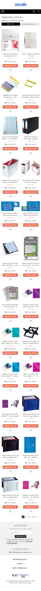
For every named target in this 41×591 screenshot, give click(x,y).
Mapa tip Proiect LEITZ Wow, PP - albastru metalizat (31, 456)
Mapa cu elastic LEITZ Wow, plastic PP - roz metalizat (30, 375)
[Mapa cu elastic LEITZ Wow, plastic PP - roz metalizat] (31, 367)
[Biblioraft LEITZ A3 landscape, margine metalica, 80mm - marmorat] (31, 125)
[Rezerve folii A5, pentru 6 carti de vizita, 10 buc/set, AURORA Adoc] (31, 247)
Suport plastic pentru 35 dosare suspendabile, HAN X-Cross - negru (30, 342)
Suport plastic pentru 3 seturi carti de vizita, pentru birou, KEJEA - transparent (10, 214)
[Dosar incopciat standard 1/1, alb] (31, 40)
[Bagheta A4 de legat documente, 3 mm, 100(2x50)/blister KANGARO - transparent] (10, 84)
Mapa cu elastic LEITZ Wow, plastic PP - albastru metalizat (10, 375)
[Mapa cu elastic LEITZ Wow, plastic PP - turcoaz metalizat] (10, 332)
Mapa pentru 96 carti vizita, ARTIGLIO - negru (10, 264)
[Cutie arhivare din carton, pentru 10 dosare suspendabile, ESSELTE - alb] (31, 168)
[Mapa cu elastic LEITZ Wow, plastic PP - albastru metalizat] (10, 367)
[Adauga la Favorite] (10, 70)
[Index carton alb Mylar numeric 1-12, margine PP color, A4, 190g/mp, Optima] (10, 125)
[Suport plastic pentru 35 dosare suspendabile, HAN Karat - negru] (10, 444)
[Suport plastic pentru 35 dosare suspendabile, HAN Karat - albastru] (31, 403)
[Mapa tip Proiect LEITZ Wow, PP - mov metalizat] (10, 403)
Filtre (11, 24)
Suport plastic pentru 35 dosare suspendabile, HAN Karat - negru (10, 456)
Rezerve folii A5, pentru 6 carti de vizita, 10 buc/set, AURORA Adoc (31, 264)
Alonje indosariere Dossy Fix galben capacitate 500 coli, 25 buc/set (31, 96)
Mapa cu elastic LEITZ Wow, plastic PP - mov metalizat (30, 306)
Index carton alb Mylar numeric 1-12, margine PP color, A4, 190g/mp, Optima (10, 138)
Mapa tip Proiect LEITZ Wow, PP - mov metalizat (10, 415)
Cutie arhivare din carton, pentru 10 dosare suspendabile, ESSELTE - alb (31, 181)
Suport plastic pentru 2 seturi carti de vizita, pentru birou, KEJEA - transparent (31, 214)
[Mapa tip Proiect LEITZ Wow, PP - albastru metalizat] (31, 444)
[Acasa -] (20, 5)
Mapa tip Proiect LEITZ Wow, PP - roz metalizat (31, 496)
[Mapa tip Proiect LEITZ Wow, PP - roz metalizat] (31, 484)
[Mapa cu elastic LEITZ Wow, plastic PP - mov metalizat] (31, 293)
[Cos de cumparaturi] (33, 11)
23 (33, 517)
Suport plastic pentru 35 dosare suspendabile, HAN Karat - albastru (30, 415)
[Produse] (3, 12)
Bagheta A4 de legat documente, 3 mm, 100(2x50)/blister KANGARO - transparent (10, 96)
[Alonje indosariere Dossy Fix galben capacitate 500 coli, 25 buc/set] (31, 84)
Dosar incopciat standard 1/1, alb (31, 55)
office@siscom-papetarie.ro (22, 552)
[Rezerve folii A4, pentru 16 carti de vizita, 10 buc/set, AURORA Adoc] (10, 293)
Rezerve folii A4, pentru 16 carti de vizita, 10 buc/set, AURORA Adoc (10, 306)
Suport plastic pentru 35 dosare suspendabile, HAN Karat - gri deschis (10, 496)
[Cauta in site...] (38, 11)
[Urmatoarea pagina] (36, 517)
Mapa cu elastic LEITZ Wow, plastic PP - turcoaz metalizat (10, 342)
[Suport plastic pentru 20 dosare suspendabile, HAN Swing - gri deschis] (10, 168)
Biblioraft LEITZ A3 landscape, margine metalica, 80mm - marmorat (31, 138)
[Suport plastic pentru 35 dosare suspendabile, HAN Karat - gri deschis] (10, 484)
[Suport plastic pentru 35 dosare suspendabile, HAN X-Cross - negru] (31, 332)
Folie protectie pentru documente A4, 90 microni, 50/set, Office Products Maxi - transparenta (10, 55)
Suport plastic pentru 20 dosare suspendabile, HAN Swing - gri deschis (10, 181)
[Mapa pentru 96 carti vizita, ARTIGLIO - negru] (10, 247)
